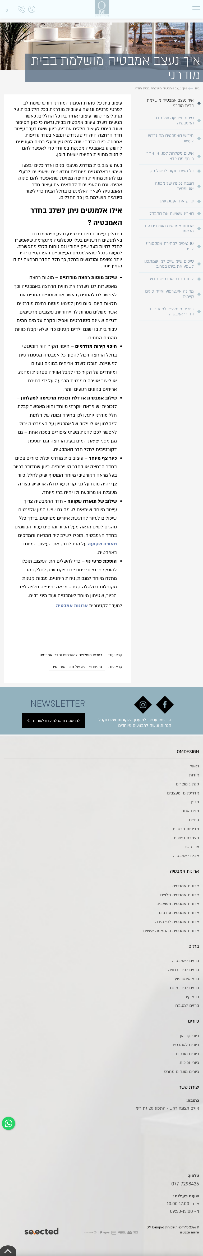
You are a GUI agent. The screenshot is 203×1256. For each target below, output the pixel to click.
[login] (31, 14)
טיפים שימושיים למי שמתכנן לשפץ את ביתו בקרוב (169, 264)
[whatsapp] (8, 1123)
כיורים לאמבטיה (185, 1045)
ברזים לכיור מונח (184, 988)
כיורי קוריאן (189, 1036)
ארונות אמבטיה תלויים (179, 895)
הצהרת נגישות (186, 838)
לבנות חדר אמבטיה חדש (172, 279)
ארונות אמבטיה (185, 886)
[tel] (21, 10)
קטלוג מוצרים (187, 784)
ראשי (194, 766)
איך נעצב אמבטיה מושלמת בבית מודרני (170, 102)
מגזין (195, 802)
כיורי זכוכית (189, 1063)
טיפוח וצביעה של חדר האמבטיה (174, 120)
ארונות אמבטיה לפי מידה (177, 922)
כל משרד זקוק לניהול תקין (170, 171)
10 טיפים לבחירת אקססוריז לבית (170, 246)
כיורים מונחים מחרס (181, 1072)
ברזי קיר (192, 997)
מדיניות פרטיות (186, 829)
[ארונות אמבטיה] (101, 8)
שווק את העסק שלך (176, 201)
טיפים (194, 820)
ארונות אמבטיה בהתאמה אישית (171, 931)
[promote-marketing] (41, 1229)
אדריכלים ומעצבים (183, 793)
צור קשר (191, 847)
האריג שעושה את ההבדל (172, 213)
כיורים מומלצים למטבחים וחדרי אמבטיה (172, 311)
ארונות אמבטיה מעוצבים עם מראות (169, 228)
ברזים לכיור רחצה (183, 970)
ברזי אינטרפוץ (187, 979)
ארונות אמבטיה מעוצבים (177, 904)
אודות (194, 775)
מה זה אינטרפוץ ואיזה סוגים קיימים (169, 293)
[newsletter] (165, 704)
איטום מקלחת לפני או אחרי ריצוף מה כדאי (169, 156)
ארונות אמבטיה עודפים (179, 913)
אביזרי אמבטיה (186, 856)
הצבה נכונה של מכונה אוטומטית (174, 186)
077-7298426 (185, 1184)
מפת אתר (190, 811)
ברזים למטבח (187, 1006)
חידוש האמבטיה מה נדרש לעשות (171, 138)
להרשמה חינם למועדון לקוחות (56, 720)
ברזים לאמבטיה (185, 961)
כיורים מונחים (187, 1054)
